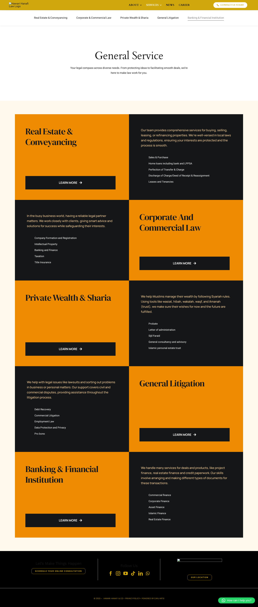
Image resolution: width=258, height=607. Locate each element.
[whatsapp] (148, 573)
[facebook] (110, 573)
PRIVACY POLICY (132, 598)
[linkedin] (140, 573)
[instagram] (118, 573)
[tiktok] (133, 573)
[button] (236, 600)
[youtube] (125, 573)
